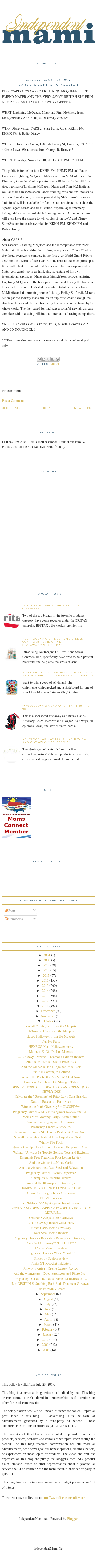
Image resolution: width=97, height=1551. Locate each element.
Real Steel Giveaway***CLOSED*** (51, 1243)
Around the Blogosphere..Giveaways (51, 1122)
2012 (45, 1000)
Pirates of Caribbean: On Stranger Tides (51, 1082)
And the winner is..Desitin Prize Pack (51, 1061)
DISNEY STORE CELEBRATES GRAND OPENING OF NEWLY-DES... (51, 1089)
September (48, 1293)
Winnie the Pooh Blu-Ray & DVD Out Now (50, 1077)
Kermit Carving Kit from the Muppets (50, 1026)
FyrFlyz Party (51, 1041)
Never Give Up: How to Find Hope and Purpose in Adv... (50, 1147)
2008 (46, 1349)
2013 (45, 995)
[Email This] (39, 359)
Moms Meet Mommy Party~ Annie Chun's (51, 1116)
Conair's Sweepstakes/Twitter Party (51, 1222)
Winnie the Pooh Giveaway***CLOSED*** (51, 1106)
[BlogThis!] (43, 359)
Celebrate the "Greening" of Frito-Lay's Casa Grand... (51, 1096)
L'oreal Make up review (51, 1248)
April (48, 1319)
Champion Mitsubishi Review (51, 1177)
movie (55, 364)
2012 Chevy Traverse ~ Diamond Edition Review (51, 1056)
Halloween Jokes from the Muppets (51, 1031)
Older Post (12, 408)
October (48, 1021)
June (48, 1309)
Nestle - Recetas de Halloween (51, 1101)
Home (41, 63)
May (48, 1314)
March (48, 1324)
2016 (45, 980)
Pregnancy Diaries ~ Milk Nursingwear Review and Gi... (51, 1111)
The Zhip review (51, 1198)
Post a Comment (13, 400)
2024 (47, 955)
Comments (15, 919)
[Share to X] (48, 359)
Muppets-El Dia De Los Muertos (51, 1051)
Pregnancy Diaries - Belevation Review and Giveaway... (51, 1238)
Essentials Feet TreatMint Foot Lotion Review (51, 1157)
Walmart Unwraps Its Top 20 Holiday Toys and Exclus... (51, 1152)
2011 (45, 1006)
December (48, 1011)
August (48, 1299)
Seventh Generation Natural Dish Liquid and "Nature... (51, 1137)
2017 (46, 975)
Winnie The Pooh (51, 1142)
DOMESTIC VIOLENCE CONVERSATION (50, 1188)
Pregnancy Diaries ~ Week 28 (51, 1127)
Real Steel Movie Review (51, 1232)
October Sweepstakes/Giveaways (51, 1217)
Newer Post (84, 408)
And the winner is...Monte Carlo (51, 1162)
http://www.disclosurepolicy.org (64, 1497)
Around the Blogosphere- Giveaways (50, 1193)
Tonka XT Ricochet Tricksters (51, 1263)
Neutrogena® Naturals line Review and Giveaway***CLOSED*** (54, 741)
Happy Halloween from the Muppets (51, 1036)
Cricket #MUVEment (51, 1289)
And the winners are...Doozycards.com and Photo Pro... (51, 1273)
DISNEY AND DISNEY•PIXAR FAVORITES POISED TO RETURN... (50, 1210)
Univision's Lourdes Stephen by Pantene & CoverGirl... (51, 1132)
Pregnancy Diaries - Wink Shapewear (51, 1172)
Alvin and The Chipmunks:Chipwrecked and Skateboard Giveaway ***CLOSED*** (57, 674)
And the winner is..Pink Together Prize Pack (51, 1067)
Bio (57, 63)
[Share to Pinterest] (57, 359)
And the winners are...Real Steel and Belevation (51, 1167)
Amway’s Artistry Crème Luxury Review (50, 1268)
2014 (45, 990)
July (48, 1304)
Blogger (72, 1518)
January (48, 1334)
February (48, 1329)
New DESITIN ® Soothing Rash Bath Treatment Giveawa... (51, 1283)
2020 (47, 960)
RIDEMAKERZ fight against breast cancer (50, 1203)
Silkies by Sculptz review (51, 1258)
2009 (45, 1344)
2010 (45, 1339)
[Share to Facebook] (52, 359)
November (48, 1016)
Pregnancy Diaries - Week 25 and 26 (51, 1253)
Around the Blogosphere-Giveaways (51, 1183)
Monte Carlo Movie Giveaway (51, 1228)
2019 (46, 965)
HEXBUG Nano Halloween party (51, 1046)
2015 (45, 985)
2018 (46, 970)
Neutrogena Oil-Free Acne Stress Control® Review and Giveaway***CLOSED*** (52, 641)
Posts (11, 910)
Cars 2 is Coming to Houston (51, 1072)
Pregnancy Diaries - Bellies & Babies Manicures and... (51, 1278)
